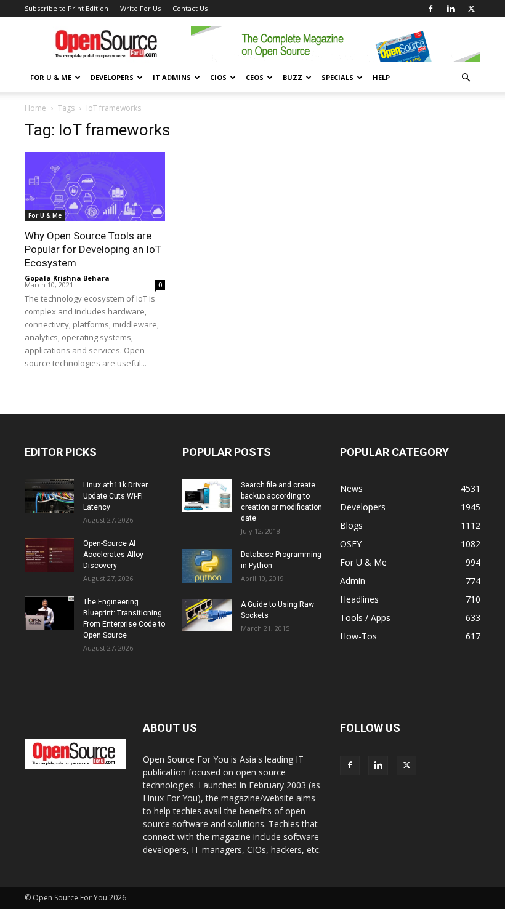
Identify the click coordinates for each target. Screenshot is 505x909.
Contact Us (190, 8)
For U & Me (50, 77)
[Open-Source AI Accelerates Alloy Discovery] (49, 555)
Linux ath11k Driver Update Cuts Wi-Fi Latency (115, 496)
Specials (337, 77)
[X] (471, 8)
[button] (465, 78)
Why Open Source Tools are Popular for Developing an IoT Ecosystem (93, 249)
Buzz (292, 77)
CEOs (255, 77)
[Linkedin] (451, 8)
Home (35, 108)
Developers (112, 77)
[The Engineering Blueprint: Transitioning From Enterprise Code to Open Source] (49, 613)
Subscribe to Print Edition (66, 8)
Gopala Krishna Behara (67, 277)
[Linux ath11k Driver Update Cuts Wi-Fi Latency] (49, 496)
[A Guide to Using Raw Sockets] (207, 615)
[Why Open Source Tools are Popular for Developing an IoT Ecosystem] (95, 186)
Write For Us (140, 8)
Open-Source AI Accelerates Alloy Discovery (113, 554)
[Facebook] (430, 8)
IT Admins (172, 77)
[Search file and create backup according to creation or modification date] (207, 496)
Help (381, 77)
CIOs (218, 77)
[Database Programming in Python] (207, 566)
